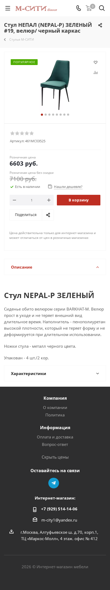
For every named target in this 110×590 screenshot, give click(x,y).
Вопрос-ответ (55, 444)
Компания (55, 398)
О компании (55, 407)
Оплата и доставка (55, 437)
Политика (55, 414)
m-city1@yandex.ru (59, 520)
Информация (55, 427)
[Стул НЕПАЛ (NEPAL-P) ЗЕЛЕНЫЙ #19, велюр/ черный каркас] (55, 85)
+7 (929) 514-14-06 (59, 508)
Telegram (53, 483)
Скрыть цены (55, 457)
